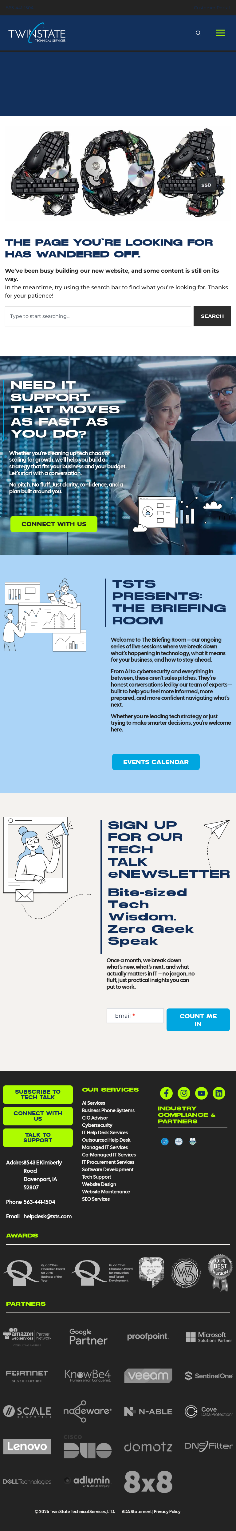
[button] (198, 33)
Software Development (107, 1169)
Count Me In (198, 1020)
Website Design (99, 1184)
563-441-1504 (19, 7)
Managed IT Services (105, 1147)
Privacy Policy (167, 1511)
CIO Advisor (95, 1118)
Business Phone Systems (108, 1110)
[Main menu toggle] (220, 33)
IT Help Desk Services (105, 1132)
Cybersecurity (97, 1125)
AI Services (93, 1103)
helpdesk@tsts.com (48, 1216)
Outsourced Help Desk (106, 1140)
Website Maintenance (106, 1191)
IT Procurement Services (108, 1162)
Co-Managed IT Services (109, 1155)
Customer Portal (212, 7)
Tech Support (96, 1177)
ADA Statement (136, 1511)
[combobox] (98, 316)
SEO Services (96, 1199)
